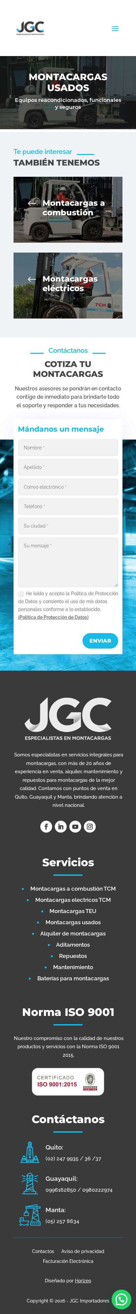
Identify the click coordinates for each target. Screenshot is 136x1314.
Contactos (43, 1251)
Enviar (100, 641)
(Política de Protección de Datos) (53, 617)
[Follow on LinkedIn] (61, 827)
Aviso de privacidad (82, 1251)
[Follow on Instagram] (90, 827)
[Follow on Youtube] (75, 827)
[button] (121, 1299)
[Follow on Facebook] (46, 827)
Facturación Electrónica (68, 1261)
